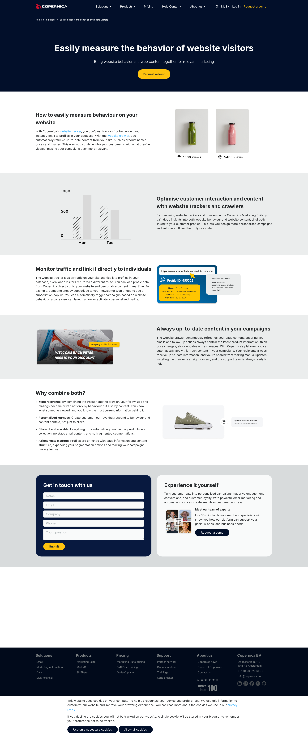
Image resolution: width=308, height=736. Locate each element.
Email (39, 661)
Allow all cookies (135, 729)
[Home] (51, 6)
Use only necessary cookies (92, 729)
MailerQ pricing (126, 672)
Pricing (148, 6)
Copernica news (207, 661)
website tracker (70, 131)
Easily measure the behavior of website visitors (84, 19)
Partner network (166, 661)
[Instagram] (246, 684)
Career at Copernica (210, 667)
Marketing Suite (86, 661)
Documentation (166, 667)
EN (228, 6)
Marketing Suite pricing (131, 661)
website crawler (118, 135)
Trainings (162, 672)
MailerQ (81, 667)
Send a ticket (165, 677)
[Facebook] (252, 684)
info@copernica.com (250, 676)
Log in (236, 6)
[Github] (264, 684)
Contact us (204, 672)
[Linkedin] (240, 684)
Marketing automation (49, 667)
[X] (259, 684)
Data (39, 672)
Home (39, 19)
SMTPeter (82, 672)
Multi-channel (44, 677)
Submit (54, 546)
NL (223, 6)
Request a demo (255, 6)
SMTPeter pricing (127, 667)
